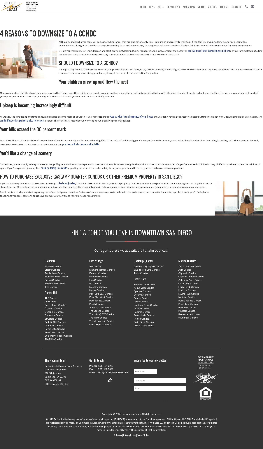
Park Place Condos (188, 304)
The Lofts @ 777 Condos (101, 314)
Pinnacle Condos (186, 311)
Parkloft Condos (97, 304)
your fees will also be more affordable (80, 144)
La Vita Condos (141, 308)
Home (143, 7)
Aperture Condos (142, 291)
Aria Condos (51, 301)
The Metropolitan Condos (101, 321)
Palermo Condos (142, 312)
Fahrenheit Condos (98, 276)
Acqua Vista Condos (144, 288)
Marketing (189, 7)
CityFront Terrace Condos (191, 276)
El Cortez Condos (53, 318)
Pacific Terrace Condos (190, 300)
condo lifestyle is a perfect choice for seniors (22, 120)
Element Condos (97, 273)
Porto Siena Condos (144, 322)
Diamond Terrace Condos (102, 269)
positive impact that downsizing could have (209, 50)
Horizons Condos (187, 290)
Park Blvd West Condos (101, 297)
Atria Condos (184, 269)
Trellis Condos (141, 273)
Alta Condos (95, 266)
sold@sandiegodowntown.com (113, 372)
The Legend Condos (99, 311)
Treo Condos (51, 287)
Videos (201, 7)
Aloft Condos (51, 298)
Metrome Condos (98, 287)
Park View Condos (54, 325)
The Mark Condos (98, 317)
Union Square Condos (100, 324)
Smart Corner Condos (100, 307)
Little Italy (140, 279)
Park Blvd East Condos (101, 293)
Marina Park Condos (188, 293)
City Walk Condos (187, 273)
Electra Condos (52, 269)
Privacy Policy (129, 435)
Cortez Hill (51, 292)
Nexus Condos (96, 290)
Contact (236, 7)
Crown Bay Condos (188, 283)
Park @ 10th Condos (55, 322)
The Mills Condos (53, 339)
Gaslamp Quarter (66, 183)
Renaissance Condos (189, 314)
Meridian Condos (186, 297)
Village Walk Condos (144, 325)
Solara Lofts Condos (55, 329)
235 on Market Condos (189, 266)
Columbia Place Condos (190, 280)
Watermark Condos (188, 317)
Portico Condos (141, 318)
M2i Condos (95, 283)
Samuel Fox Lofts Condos (147, 269)
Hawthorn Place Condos (146, 305)
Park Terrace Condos (99, 300)
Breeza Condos (141, 298)
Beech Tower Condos (55, 305)
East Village (96, 260)
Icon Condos (95, 280)
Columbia (50, 260)
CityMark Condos (53, 308)
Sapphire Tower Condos (56, 276)
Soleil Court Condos (55, 332)
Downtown (173, 7)
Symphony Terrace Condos (58, 335)
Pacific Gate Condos (55, 273)
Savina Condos (52, 280)
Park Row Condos (187, 307)
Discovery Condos (54, 315)
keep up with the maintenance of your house (131, 116)
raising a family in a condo (54, 168)
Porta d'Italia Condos (144, 315)
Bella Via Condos (142, 294)
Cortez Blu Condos (54, 312)
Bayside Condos (53, 266)
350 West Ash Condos (145, 284)
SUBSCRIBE (161, 400)
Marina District (187, 260)
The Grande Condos (55, 283)
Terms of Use (143, 435)
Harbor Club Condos (188, 287)
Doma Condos (141, 301)
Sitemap (118, 435)
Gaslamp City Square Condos (149, 266)
